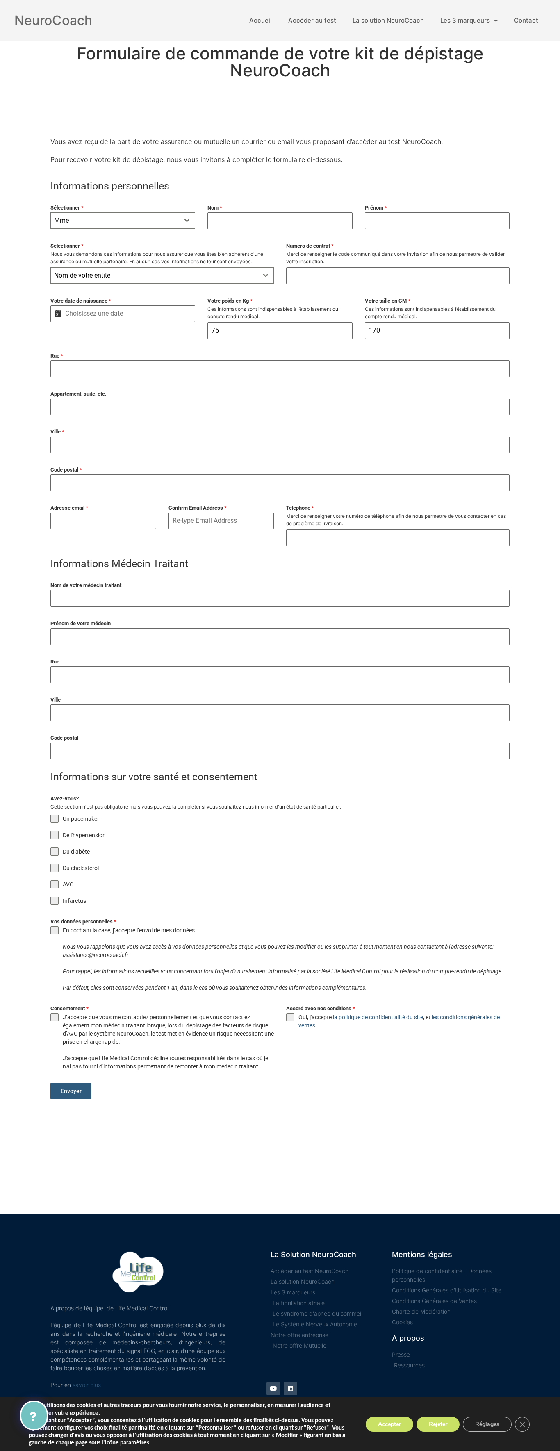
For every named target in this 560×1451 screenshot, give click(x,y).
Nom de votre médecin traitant (85, 585)
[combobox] (122, 220)
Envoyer (71, 1091)
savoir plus (87, 1384)
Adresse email (69, 508)
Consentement (69, 1008)
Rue (56, 356)
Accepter (389, 1424)
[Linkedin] (290, 1388)
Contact (526, 20)
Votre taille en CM (387, 301)
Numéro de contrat (310, 246)
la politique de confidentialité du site (378, 1017)
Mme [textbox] (61, 220)
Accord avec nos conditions (320, 1008)
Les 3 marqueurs (465, 20)
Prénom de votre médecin (80, 623)
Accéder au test (312, 20)
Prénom (376, 208)
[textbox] (154, 275)
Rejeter (438, 1424)
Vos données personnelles (83, 921)
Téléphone (300, 508)
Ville (57, 431)
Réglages (487, 1424)
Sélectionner (67, 208)
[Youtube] (273, 1388)
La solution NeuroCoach (388, 20)
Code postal (66, 470)
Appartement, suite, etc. (78, 394)
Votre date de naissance (80, 301)
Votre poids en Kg (230, 301)
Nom (214, 208)
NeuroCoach (53, 20)
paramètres (134, 1443)
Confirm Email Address (197, 508)
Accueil (260, 20)
